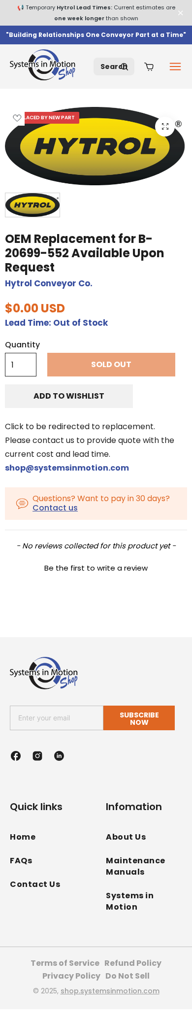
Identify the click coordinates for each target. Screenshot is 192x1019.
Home (22, 837)
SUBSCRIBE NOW (139, 718)
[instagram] (37, 756)
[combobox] (114, 66)
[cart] (149, 66)
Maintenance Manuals (135, 866)
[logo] (44, 66)
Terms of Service (65, 963)
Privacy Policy (71, 976)
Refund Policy (132, 963)
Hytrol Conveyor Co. (49, 283)
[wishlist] (17, 118)
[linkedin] (59, 756)
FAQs (21, 860)
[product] (165, 126)
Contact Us (35, 884)
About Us (126, 837)
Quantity (22, 345)
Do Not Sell (127, 976)
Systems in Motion (130, 901)
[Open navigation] (175, 66)
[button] (96, 566)
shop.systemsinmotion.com (110, 991)
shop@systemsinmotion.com (67, 468)
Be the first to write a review (96, 568)
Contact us (55, 507)
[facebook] (16, 756)
